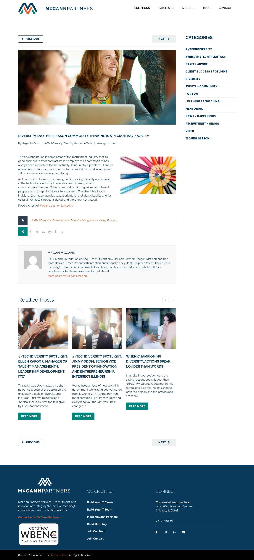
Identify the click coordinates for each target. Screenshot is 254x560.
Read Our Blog (97, 524)
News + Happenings (201, 116)
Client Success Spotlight (206, 71)
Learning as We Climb (203, 101)
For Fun (192, 93)
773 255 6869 (164, 520)
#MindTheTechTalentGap (206, 56)
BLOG (206, 8)
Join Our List (95, 538)
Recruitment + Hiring (202, 123)
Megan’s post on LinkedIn (56, 205)
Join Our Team (96, 531)
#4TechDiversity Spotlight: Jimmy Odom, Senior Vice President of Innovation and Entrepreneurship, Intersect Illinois (97, 366)
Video (190, 131)
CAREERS (164, 8)
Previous (32, 38)
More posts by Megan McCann (67, 276)
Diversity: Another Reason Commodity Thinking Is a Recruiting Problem (84, 136)
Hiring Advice (90, 220)
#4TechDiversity (53, 143)
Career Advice (60, 220)
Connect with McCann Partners (39, 517)
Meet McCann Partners (102, 517)
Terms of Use (59, 555)
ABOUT (186, 8)
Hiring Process (108, 220)
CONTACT (225, 8)
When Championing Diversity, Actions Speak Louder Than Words (148, 361)
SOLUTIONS (142, 8)
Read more (29, 416)
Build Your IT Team (99, 509)
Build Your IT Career (100, 502)
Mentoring (194, 108)
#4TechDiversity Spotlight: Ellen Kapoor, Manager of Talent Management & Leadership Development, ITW (43, 366)
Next (162, 38)
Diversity (68, 143)
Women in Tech (83, 143)
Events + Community (202, 86)
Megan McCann (30, 143)
